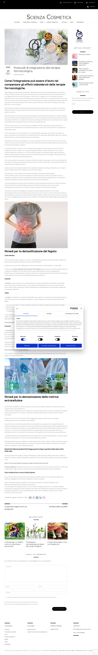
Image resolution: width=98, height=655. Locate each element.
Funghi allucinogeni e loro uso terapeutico (16, 507)
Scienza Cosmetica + (53, 22)
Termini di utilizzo (70, 650)
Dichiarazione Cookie (80, 650)
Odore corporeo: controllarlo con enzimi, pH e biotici (85, 70)
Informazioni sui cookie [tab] (71, 313)
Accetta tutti (71, 345)
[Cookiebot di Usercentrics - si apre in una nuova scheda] (71, 308)
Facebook (91, 2)
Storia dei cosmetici (84, 54)
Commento (9, 566)
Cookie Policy (61, 650)
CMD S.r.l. (91, 650)
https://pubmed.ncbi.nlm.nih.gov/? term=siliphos (27, 269)
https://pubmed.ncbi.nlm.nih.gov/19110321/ (17, 350)
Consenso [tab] (26, 313)
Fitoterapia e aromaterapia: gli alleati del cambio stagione (35, 544)
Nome (8, 586)
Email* (73, 104)
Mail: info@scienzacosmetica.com (81, 629)
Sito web (8, 592)
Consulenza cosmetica (30, 22)
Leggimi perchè (67, 2)
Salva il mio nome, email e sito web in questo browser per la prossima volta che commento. (32, 597)
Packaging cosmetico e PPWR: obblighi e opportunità (86, 63)
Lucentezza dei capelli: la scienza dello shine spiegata (86, 77)
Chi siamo (17, 22)
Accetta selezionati (49, 345)
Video (71, 22)
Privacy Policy (47, 332)
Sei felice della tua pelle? (58, 506)
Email (40, 586)
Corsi (41, 22)
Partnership (80, 22)
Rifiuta (27, 345)
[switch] (40, 339)
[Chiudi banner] (81, 308)
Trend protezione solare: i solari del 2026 (86, 83)
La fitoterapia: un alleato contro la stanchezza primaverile (14, 544)
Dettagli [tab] (49, 313)
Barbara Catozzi (31, 629)
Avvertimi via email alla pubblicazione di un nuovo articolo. (22, 604)
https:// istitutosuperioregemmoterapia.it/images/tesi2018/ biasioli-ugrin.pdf (26, 463)
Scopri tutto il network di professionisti (37, 632)
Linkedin (92, 6)
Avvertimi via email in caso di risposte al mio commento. (22, 602)
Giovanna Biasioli (19, 74)
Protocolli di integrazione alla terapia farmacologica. (37, 69)
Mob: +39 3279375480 (79, 632)
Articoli (64, 22)
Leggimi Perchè (54, 629)
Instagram (80, 2)
